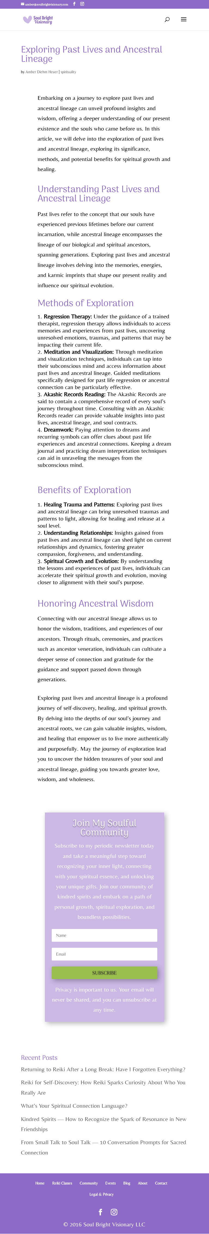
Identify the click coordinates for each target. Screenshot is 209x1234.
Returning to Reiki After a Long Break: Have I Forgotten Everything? (103, 1069)
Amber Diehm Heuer (42, 72)
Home (40, 1183)
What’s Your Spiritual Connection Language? (74, 1105)
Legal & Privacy (101, 1194)
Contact (161, 1183)
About (142, 1183)
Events (110, 1183)
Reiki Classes (62, 1183)
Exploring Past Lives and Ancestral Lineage (91, 55)
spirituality (68, 72)
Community (89, 1183)
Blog (126, 1183)
